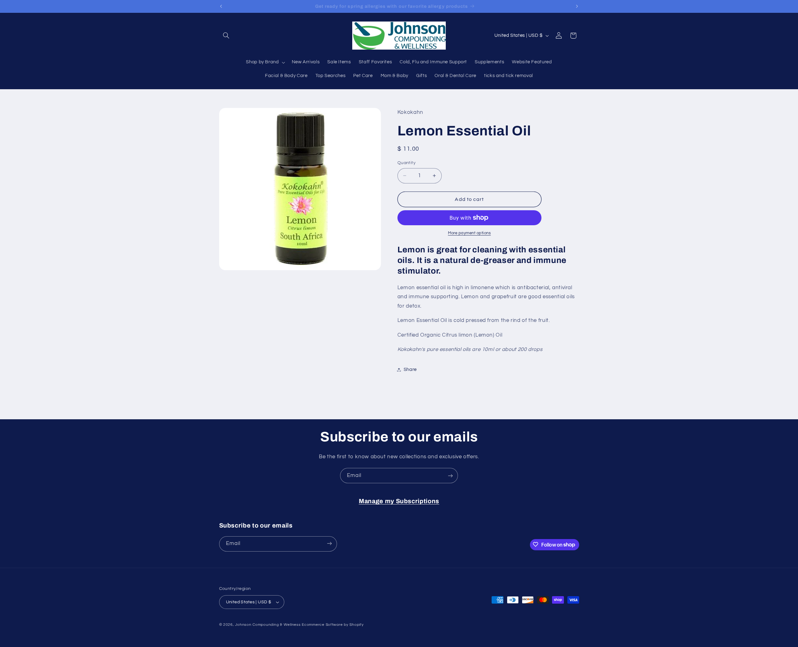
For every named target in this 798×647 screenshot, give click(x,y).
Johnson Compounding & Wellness (267, 624)
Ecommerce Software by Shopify (332, 624)
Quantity (406, 163)
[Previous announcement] (221, 6)
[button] (226, 35)
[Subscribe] (450, 475)
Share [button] (410, 369)
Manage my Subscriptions (399, 501)
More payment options (469, 233)
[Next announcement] (577, 6)
